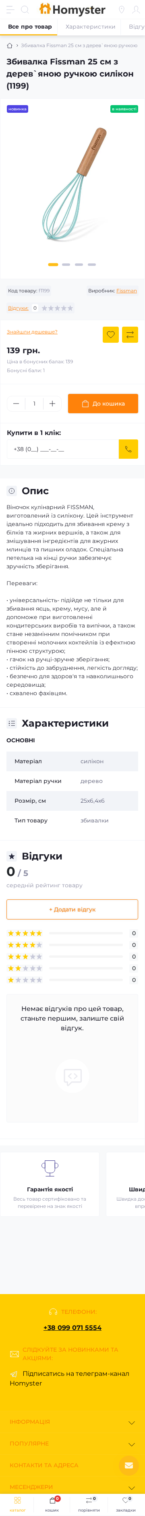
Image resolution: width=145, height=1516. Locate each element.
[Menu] (10, 10)
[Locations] (122, 10)
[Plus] (52, 403)
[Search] (25, 10)
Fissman (126, 291)
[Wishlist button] (111, 335)
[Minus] (16, 403)
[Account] (136, 10)
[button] (53, 264)
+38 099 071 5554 (73, 1328)
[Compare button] (130, 335)
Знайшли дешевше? (32, 332)
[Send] (128, 449)
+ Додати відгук (72, 909)
